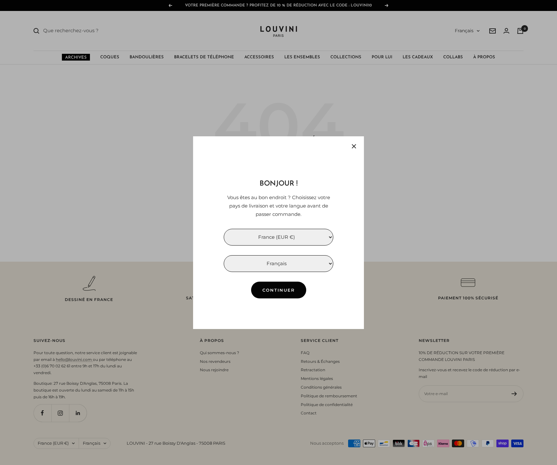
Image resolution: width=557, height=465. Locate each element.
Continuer (278, 289)
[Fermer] (354, 146)
